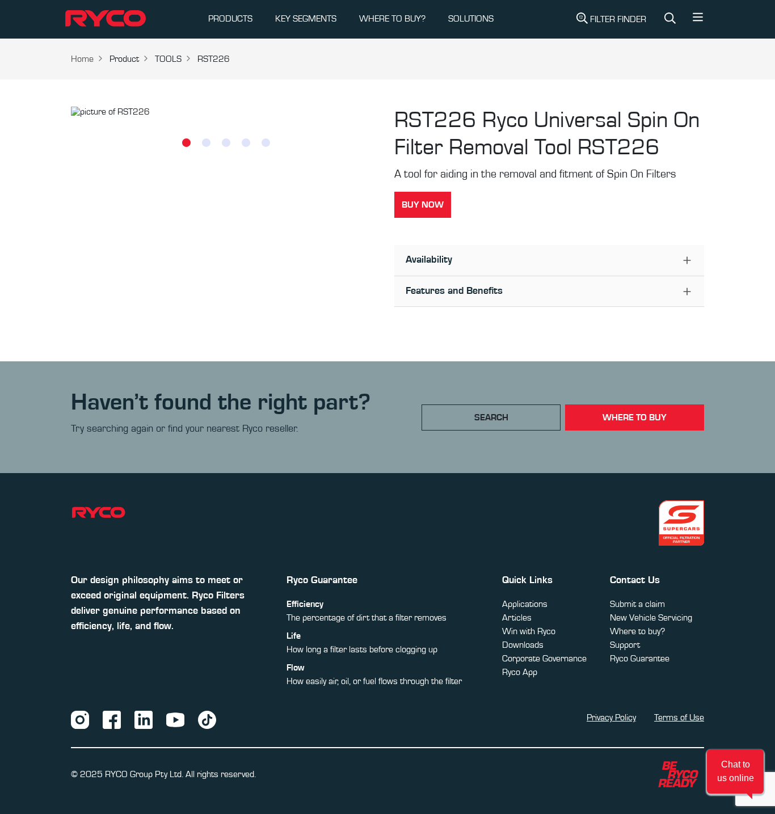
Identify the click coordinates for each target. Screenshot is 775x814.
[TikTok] (207, 719)
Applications (524, 604)
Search (491, 417)
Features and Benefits (454, 291)
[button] (698, 20)
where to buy (635, 417)
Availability (429, 260)
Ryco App (519, 672)
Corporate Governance (544, 658)
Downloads (523, 644)
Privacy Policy (611, 717)
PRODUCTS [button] (230, 18)
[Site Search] (670, 19)
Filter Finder (618, 19)
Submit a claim (637, 604)
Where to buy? (637, 631)
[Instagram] (80, 719)
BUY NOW (423, 204)
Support (625, 644)
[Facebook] (112, 719)
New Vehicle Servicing (651, 617)
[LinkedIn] (143, 719)
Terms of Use (679, 717)
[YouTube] (175, 719)
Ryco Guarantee (639, 658)
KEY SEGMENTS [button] (305, 18)
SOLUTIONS (471, 18)
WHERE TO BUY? (392, 18)
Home (82, 59)
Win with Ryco (528, 631)
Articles (517, 617)
